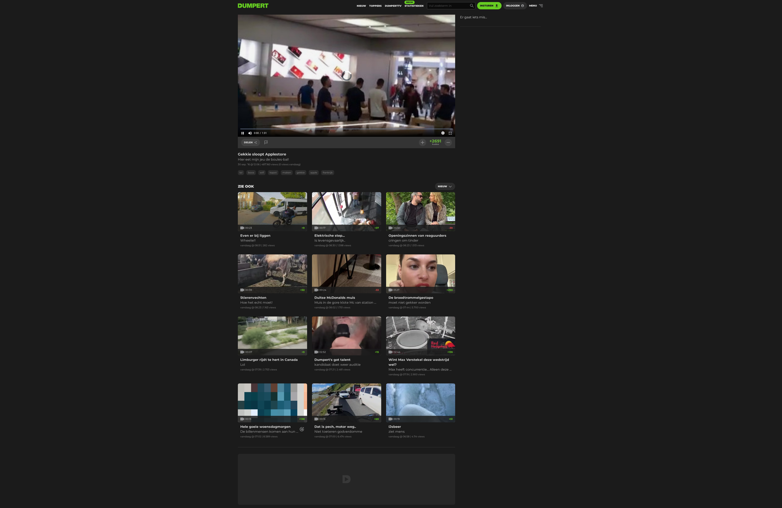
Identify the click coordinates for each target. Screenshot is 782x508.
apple (313, 172)
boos (251, 172)
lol (240, 172)
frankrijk (328, 172)
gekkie (301, 172)
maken (286, 172)
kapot (273, 172)
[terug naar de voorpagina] (253, 5)
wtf (262, 172)
